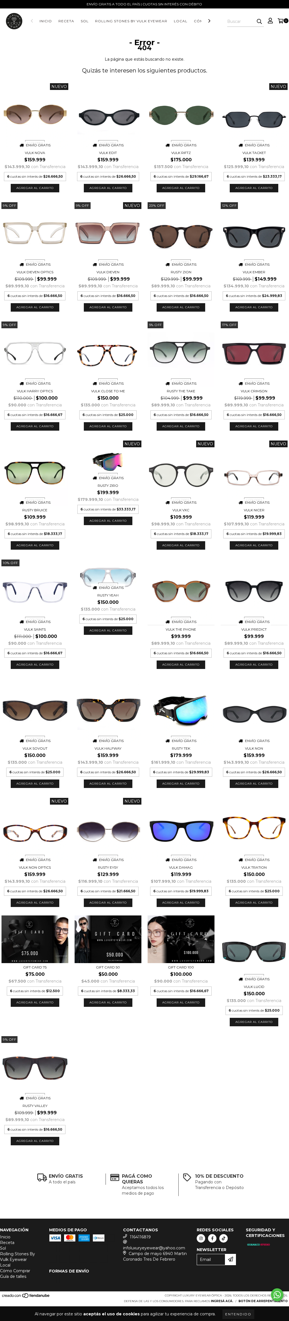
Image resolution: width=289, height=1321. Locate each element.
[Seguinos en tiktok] (223, 1238)
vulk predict (254, 629)
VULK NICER (254, 510)
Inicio (46, 21)
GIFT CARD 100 (181, 967)
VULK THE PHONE (181, 629)
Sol (85, 21)
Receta (66, 21)
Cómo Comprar (15, 1270)
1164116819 (140, 1236)
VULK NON (254, 748)
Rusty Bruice (34, 510)
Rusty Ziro (108, 485)
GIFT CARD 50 (108, 967)
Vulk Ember (254, 272)
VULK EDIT (108, 153)
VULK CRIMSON (254, 391)
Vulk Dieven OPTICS (35, 272)
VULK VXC (180, 510)
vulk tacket (254, 153)
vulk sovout (35, 748)
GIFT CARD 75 (35, 967)
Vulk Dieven (108, 272)
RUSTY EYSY (108, 867)
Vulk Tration (254, 867)
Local (180, 21)
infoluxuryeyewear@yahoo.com (154, 1247)
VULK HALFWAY (108, 748)
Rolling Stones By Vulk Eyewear (131, 21)
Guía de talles (13, 1276)
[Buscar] (259, 22)
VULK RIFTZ (181, 153)
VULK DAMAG (181, 867)
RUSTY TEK (181, 748)
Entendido (238, 1314)
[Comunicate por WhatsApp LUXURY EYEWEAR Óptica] (277, 1294)
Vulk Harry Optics (35, 391)
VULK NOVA (35, 153)
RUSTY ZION (181, 272)
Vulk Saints (35, 629)
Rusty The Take (181, 391)
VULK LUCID (254, 987)
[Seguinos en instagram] (201, 1238)
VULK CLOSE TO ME (108, 391)
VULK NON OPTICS (35, 867)
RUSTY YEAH (108, 595)
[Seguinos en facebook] (212, 1238)
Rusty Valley (35, 1106)
